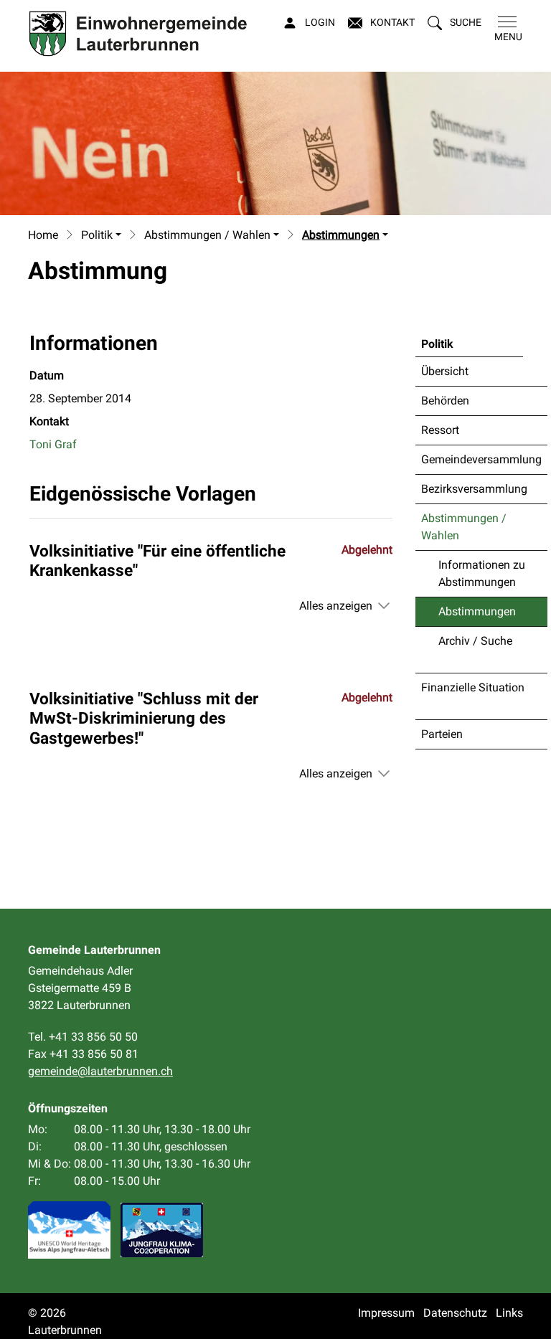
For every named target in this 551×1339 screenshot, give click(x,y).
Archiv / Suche (475, 641)
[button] (454, 22)
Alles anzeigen (335, 605)
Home (43, 235)
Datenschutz (455, 1313)
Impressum (386, 1313)
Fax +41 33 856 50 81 (83, 1054)
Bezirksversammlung (474, 489)
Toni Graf (53, 444)
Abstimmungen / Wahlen (464, 526)
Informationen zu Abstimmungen (481, 573)
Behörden (445, 400)
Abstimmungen (477, 615)
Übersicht (444, 371)
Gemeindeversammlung (481, 459)
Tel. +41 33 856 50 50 (83, 1037)
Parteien (442, 734)
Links (509, 1313)
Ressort (440, 430)
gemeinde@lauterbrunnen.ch (100, 1071)
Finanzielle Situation (472, 687)
